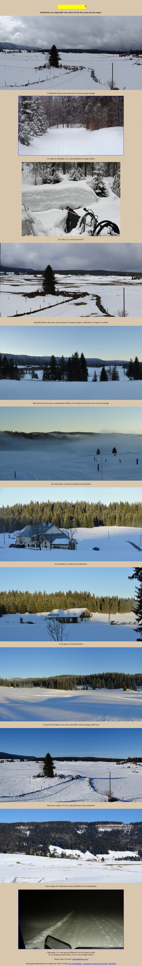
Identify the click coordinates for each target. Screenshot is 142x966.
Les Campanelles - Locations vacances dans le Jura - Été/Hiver (92, 963)
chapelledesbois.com (80, 959)
